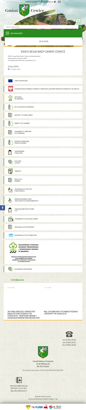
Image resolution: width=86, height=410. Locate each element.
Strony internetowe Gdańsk (39, 399)
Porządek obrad (15, 69)
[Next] (80, 301)
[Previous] (5, 301)
